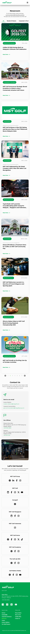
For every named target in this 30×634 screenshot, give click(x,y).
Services (3, 612)
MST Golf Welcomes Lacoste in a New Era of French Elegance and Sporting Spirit (13, 284)
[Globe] (10, 480)
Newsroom (4, 618)
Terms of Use (18, 614)
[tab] (3, 21)
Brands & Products (8, 199)
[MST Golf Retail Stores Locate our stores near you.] (15, 449)
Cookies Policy (18, 616)
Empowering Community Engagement (11, 242)
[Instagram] (20, 480)
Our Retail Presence (6, 624)
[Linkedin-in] (13, 480)
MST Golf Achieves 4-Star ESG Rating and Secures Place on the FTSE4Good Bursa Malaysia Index (15, 129)
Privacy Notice (18, 612)
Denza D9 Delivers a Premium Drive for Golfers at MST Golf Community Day (14, 246)
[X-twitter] (18, 492)
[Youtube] (22, 492)
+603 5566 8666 (7, 428)
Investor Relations (5, 622)
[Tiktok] (22, 539)
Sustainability (7, 121)
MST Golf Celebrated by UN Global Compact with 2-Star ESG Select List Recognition (14, 168)
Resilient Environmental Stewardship (10, 125)
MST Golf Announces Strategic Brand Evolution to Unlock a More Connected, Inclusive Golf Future (15, 88)
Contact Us (17, 618)
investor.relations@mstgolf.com (11, 404)
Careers (3, 620)
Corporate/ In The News (9, 82)
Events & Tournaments (9, 43)
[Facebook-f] (17, 480)
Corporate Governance (7, 616)
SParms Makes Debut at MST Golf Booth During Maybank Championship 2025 (14, 323)
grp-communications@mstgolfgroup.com (13, 408)
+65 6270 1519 (6, 435)
